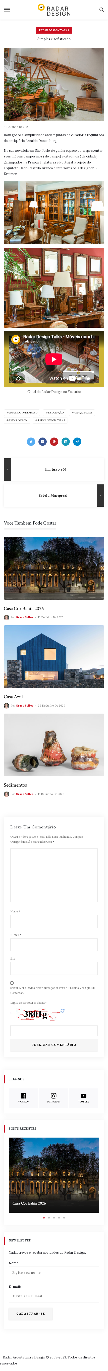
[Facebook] (42, 442)
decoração (56, 412)
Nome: (14, 1263)
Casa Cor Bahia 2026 (24, 608)
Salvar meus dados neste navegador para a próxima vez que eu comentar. (52, 990)
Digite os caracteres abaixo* (28, 1002)
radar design (18, 420)
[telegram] (77, 442)
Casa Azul (13, 697)
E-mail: (15, 1287)
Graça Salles (24, 617)
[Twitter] (31, 442)
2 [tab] (49, 1218)
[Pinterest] (54, 442)
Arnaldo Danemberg (23, 412)
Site (12, 958)
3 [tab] (54, 1218)
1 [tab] (44, 1218)
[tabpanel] (54, 1175)
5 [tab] (64, 1218)
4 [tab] (59, 1218)
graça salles (83, 412)
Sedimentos (15, 785)
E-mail (15, 935)
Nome (15, 911)
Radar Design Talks (54, 30)
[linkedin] (66, 442)
